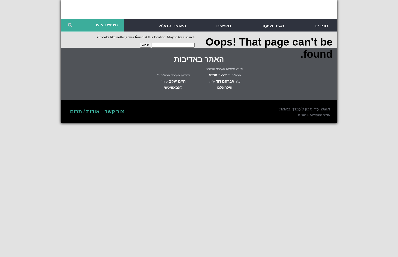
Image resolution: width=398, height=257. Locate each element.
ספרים (321, 25)
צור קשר (114, 111)
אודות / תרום (85, 111)
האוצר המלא (172, 25)
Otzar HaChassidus (264, 10)
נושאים (223, 25)
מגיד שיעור (272, 25)
